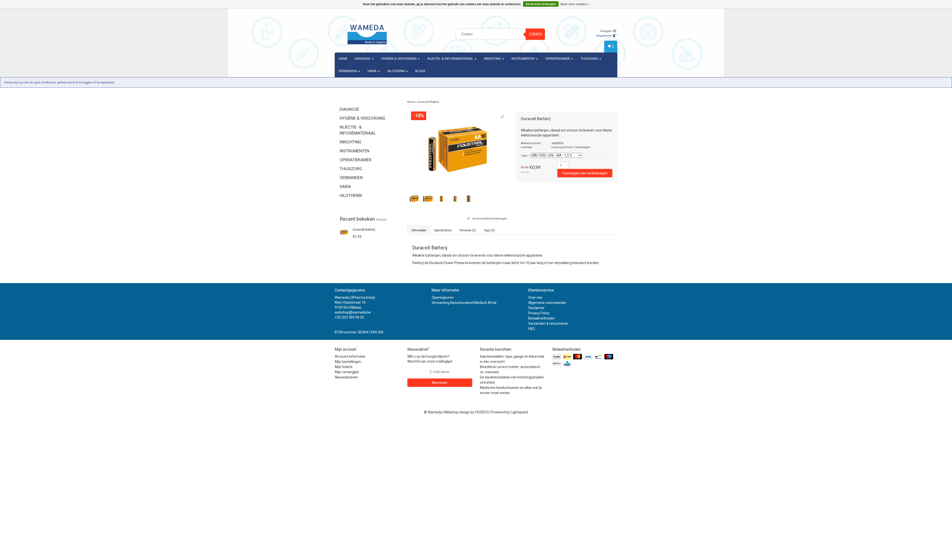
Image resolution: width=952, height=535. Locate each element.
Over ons (535, 297)
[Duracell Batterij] (344, 232)
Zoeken (535, 34)
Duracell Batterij (364, 229)
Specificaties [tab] (443, 230)
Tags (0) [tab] (489, 230)
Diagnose (363, 58)
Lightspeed (519, 412)
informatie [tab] (418, 230)
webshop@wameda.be (353, 312)
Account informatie (350, 356)
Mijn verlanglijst (347, 372)
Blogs (420, 71)
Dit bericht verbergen (541, 4)
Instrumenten (523, 58)
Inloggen (606, 31)
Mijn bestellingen (348, 362)
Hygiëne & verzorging (399, 58)
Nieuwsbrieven (346, 377)
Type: (525, 155)
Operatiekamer (558, 58)
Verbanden (347, 71)
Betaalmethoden (541, 318)
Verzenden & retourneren (548, 323)
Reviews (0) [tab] (468, 230)
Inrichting (493, 58)
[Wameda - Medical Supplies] (367, 33)
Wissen (381, 219)
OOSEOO (482, 412)
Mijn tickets (344, 367)
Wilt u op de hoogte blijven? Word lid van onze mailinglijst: (430, 358)
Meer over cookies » (575, 4)
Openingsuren (443, 297)
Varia (372, 71)
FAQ (531, 329)
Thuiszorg (590, 58)
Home (342, 58)
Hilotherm (396, 71)
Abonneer (439, 383)
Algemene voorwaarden (547, 303)
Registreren (604, 35)
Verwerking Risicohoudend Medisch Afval (464, 303)
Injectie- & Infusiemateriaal (450, 58)
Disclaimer (536, 308)
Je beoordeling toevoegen (489, 218)
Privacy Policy (539, 313)
